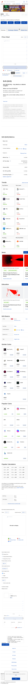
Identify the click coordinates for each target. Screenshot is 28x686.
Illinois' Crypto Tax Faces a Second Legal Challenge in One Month (11, 274)
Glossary (14, 658)
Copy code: (4, 642)
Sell (16, 22)
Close (16, 678)
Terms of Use (14, 669)
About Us (14, 648)
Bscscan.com (23, 153)
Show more (5, 101)
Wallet (3, 22)
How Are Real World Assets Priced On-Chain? (12, 305)
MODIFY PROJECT (20, 487)
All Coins (14, 655)
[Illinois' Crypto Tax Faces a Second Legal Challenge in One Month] (12, 261)
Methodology (14, 662)
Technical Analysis (18, 75)
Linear (13, 72)
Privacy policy (14, 665)
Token (26, 144)
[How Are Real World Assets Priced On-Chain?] (12, 293)
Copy (25, 148)
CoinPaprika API (5, 75)
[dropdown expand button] (26, 15)
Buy (10, 22)
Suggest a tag (16, 339)
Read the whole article (7, 278)
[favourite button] (23, 15)
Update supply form (7, 176)
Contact (14, 651)
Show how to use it (17, 320)
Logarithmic (18, 72)
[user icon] (24, 2)
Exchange (23, 22)
